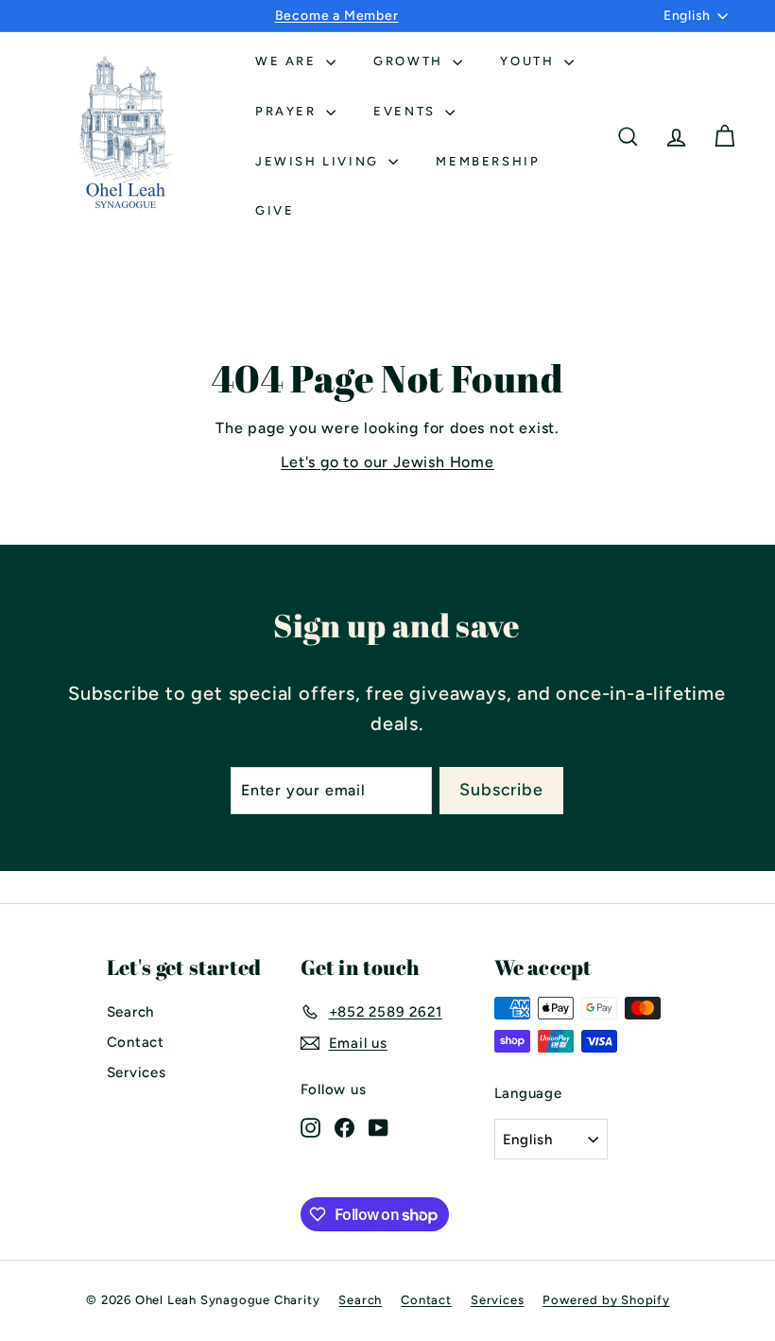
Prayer (288, 111)
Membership (488, 161)
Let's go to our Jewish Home (387, 462)
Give (274, 210)
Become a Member (337, 16)
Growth (410, 61)
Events (406, 111)
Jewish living (319, 161)
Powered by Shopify (605, 1300)
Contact (136, 1042)
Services (136, 1072)
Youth (530, 61)
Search (131, 1011)
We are (288, 61)
